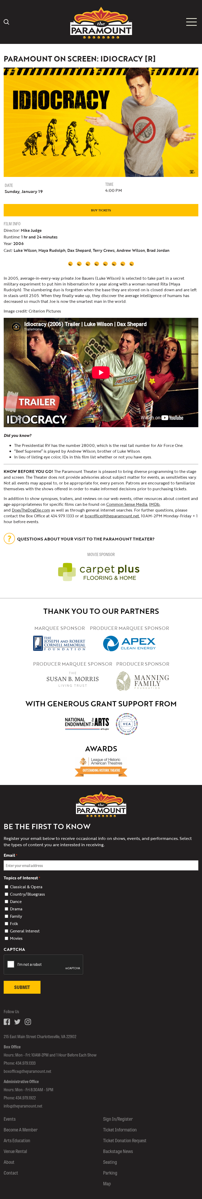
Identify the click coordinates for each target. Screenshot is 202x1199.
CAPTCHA (14, 949)
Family (16, 916)
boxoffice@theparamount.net (112, 516)
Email (10, 855)
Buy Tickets (101, 210)
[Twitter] (17, 1022)
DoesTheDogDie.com (31, 510)
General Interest (25, 931)
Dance (16, 901)
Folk (14, 923)
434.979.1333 (26, 1063)
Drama (16, 909)
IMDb (154, 504)
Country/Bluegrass (27, 894)
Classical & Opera (26, 887)
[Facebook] (7, 1022)
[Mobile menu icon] (191, 22)
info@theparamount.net (23, 1106)
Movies (16, 938)
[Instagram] (28, 1022)
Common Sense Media (126, 504)
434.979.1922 (26, 1098)
